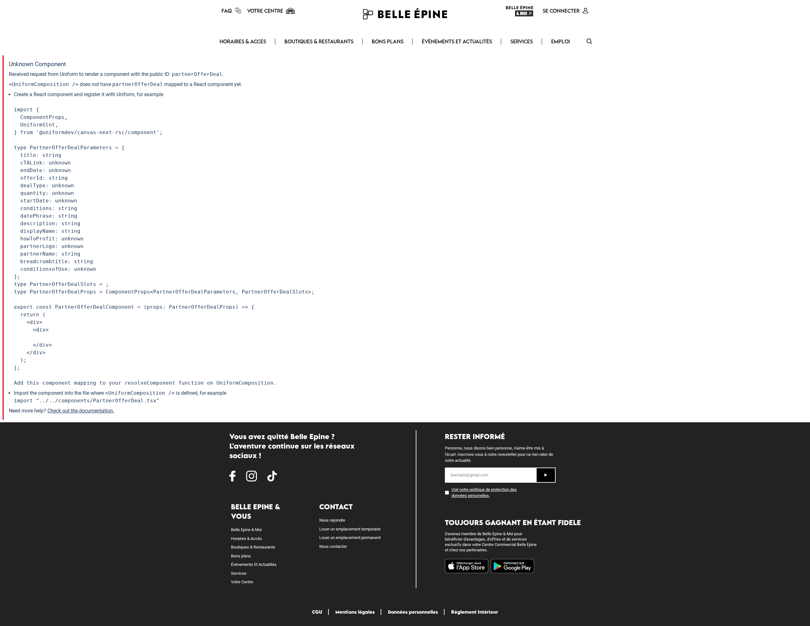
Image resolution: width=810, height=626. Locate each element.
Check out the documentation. (80, 411)
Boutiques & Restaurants (253, 547)
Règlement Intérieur (474, 612)
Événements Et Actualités (254, 564)
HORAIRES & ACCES (243, 41)
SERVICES (521, 41)
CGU (317, 612)
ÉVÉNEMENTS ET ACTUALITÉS (457, 41)
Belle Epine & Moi (246, 529)
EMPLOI (560, 41)
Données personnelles (413, 612)
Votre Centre (242, 582)
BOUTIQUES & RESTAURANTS (318, 41)
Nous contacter (333, 546)
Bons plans (241, 556)
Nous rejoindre (332, 520)
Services (238, 573)
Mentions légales (355, 612)
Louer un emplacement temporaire (350, 529)
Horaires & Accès (246, 538)
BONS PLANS (387, 41)
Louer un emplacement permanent (350, 537)
